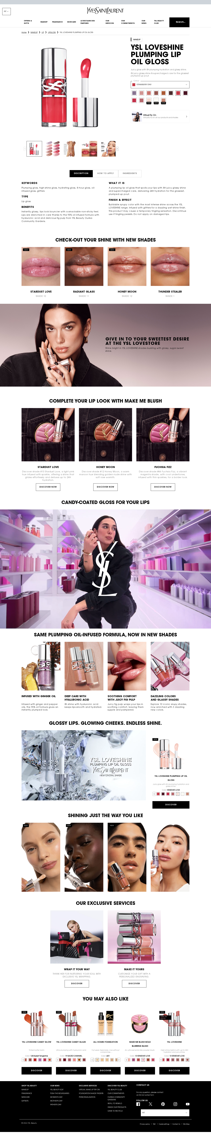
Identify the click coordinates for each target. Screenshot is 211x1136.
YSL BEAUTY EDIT (56, 1090)
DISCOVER (76, 984)
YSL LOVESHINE (174, 1042)
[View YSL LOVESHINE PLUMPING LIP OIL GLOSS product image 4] (89, 149)
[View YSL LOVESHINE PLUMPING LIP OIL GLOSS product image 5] (108, 149)
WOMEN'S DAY (56, 1097)
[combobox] (160, 84)
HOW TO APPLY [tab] (105, 174)
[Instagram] (175, 1104)
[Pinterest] (163, 1104)
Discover (171, 805)
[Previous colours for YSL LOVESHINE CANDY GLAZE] (57, 1060)
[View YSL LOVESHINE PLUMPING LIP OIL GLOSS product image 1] (34, 148)
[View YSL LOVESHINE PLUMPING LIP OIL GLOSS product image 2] (52, 149)
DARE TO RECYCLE (115, 1111)
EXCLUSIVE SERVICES (88, 1086)
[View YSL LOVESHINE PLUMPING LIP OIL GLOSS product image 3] (71, 149)
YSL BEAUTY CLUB (115, 1090)
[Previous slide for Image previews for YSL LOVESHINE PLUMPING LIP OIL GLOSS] (25, 149)
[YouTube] (187, 1104)
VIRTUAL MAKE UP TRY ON (89, 1090)
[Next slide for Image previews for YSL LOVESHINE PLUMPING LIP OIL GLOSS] (117, 149)
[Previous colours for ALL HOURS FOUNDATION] (92, 1060)
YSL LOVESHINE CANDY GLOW (36, 1042)
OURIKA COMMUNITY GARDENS (116, 1098)
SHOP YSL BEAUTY (29, 1086)
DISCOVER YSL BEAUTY (117, 1086)
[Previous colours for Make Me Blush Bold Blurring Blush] (126, 1060)
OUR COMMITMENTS (116, 1093)
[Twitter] (150, 1104)
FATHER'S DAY (55, 1105)
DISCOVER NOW (48, 487)
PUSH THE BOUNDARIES (59, 1093)
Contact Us (176, 1124)
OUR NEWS (54, 1086)
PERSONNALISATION (87, 1097)
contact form (149, 1095)
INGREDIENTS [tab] (130, 174)
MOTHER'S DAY (56, 1101)
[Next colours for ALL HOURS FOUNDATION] (118, 1060)
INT (5, 11)
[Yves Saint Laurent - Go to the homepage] (105, 10)
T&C (154, 1124)
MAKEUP (25, 1090)
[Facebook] (138, 1104)
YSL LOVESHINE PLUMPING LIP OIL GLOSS (171, 778)
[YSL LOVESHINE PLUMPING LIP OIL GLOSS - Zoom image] (71, 87)
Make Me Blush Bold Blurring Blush (140, 1044)
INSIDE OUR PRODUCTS (117, 1107)
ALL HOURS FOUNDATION (105, 1042)
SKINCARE (26, 1097)
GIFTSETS (25, 1101)
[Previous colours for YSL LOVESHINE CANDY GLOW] (23, 1060)
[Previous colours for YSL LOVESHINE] (161, 1060)
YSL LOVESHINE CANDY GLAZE (71, 1042)
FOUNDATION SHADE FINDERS (91, 1093)
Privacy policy (145, 1124)
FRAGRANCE (27, 1093)
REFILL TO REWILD (115, 1103)
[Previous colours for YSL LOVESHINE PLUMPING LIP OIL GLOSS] (154, 794)
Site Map (186, 1124)
